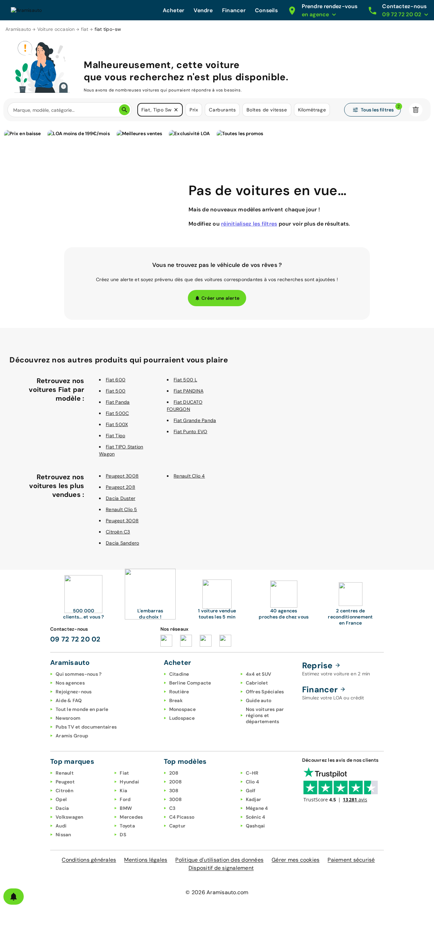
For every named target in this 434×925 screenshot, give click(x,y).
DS (123, 835)
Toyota (127, 826)
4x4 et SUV (259, 674)
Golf (251, 790)
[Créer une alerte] (13, 896)
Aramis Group (72, 736)
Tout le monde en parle (82, 709)
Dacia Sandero (122, 543)
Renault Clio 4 (189, 476)
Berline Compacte (190, 683)
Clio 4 (252, 782)
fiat (84, 29)
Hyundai (129, 782)
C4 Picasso (182, 817)
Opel (61, 799)
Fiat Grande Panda (195, 420)
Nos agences (70, 683)
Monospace (182, 709)
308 (174, 790)
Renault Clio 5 (121, 509)
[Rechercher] (124, 109)
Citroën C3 (118, 532)
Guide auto (259, 700)
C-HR (252, 773)
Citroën (64, 790)
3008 (175, 799)
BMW (126, 808)
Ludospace (182, 718)
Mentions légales (145, 859)
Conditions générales (89, 859)
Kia (123, 790)
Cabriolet (257, 683)
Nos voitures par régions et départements (265, 715)
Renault (65, 773)
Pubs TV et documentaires (86, 727)
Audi (61, 826)
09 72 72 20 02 (75, 639)
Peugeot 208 (120, 487)
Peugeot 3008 (122, 476)
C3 (172, 808)
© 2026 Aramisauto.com (216, 892)
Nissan (63, 835)
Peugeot (65, 782)
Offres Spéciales (265, 692)
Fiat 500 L (185, 380)
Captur (177, 826)
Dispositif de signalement (221, 867)
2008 (175, 782)
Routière (179, 692)
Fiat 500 (115, 391)
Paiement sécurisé (351, 859)
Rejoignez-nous (74, 692)
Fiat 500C (117, 413)
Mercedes (131, 817)
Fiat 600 (115, 380)
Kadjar (253, 799)
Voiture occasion (56, 29)
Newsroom (68, 718)
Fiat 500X (117, 424)
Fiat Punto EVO (191, 431)
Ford (125, 799)
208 (174, 773)
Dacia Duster (120, 498)
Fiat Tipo (115, 436)
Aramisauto (18, 29)
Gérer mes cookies (295, 859)
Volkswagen (69, 817)
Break (176, 700)
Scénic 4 (255, 817)
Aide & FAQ (69, 700)
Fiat (124, 773)
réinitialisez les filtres (249, 223)
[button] (176, 109)
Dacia (62, 808)
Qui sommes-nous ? (78, 674)
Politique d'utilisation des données (219, 859)
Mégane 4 (257, 808)
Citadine (179, 674)
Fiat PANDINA (188, 391)
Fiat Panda (118, 402)
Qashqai (255, 826)
